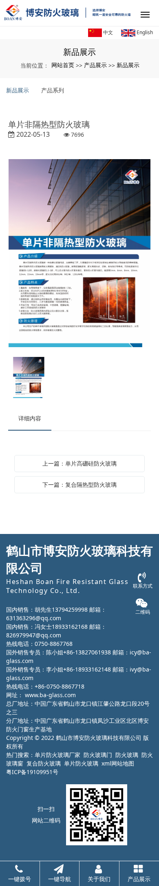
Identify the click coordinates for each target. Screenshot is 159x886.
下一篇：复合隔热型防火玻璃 (79, 484)
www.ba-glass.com (50, 695)
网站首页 (62, 65)
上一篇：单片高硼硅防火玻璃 (79, 463)
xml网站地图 (118, 763)
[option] (79, 254)
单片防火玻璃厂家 (57, 755)
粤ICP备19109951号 (32, 772)
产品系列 (52, 90)
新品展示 (128, 65)
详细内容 (29, 418)
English (144, 32)
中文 (107, 32)
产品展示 (95, 65)
